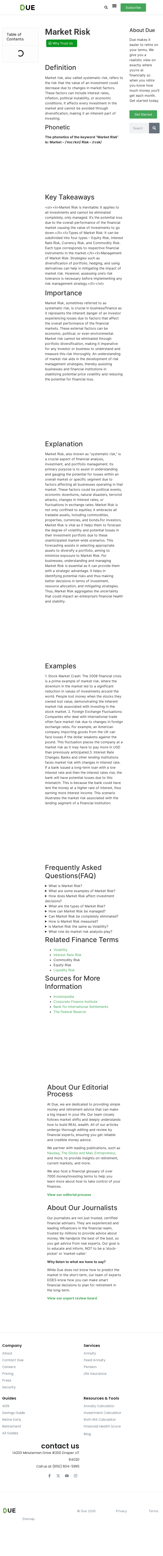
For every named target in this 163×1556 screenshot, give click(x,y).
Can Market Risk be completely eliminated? (83, 916)
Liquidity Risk (64, 970)
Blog (87, 1434)
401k (6, 1406)
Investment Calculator (102, 1412)
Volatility (60, 950)
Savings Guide (13, 1412)
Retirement (11, 1426)
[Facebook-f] (49, 1476)
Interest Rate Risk (67, 955)
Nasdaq (53, 1153)
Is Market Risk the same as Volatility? (78, 926)
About (7, 1353)
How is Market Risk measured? (73, 921)
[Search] (154, 128)
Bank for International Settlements (80, 1007)
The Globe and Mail (77, 1153)
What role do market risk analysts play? (80, 931)
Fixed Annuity (94, 1360)
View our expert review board (72, 1298)
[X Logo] (58, 1476)
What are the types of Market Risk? (77, 906)
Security (9, 1387)
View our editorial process (69, 1195)
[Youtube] (67, 1476)
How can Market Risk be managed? (77, 911)
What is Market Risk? (65, 886)
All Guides (10, 1433)
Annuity (90, 1353)
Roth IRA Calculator (100, 1419)
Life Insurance (95, 1373)
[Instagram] (75, 1476)
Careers (9, 1366)
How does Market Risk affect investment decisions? (79, 898)
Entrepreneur (104, 1153)
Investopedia (63, 996)
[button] (106, 7)
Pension (90, 1366)
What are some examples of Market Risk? (82, 891)
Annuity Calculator (99, 1406)
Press (6, 1380)
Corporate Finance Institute (75, 1001)
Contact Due (13, 1360)
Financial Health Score (102, 1426)
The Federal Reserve (69, 1012)
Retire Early (11, 1419)
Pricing (7, 1373)
